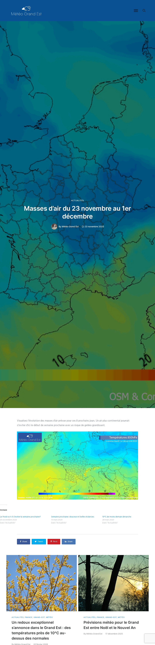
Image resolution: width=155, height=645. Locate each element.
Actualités (77, 200)
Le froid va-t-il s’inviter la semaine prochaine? (20, 517)
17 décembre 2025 (114, 634)
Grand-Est (39, 617)
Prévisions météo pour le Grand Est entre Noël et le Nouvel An (111, 625)
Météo (49, 617)
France (28, 617)
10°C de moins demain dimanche (116, 517)
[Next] (147, 603)
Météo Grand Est (70, 226)
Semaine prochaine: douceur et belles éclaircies (72, 517)
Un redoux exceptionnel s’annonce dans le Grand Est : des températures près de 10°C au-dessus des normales (41, 630)
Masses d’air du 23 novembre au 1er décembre (77, 212)
